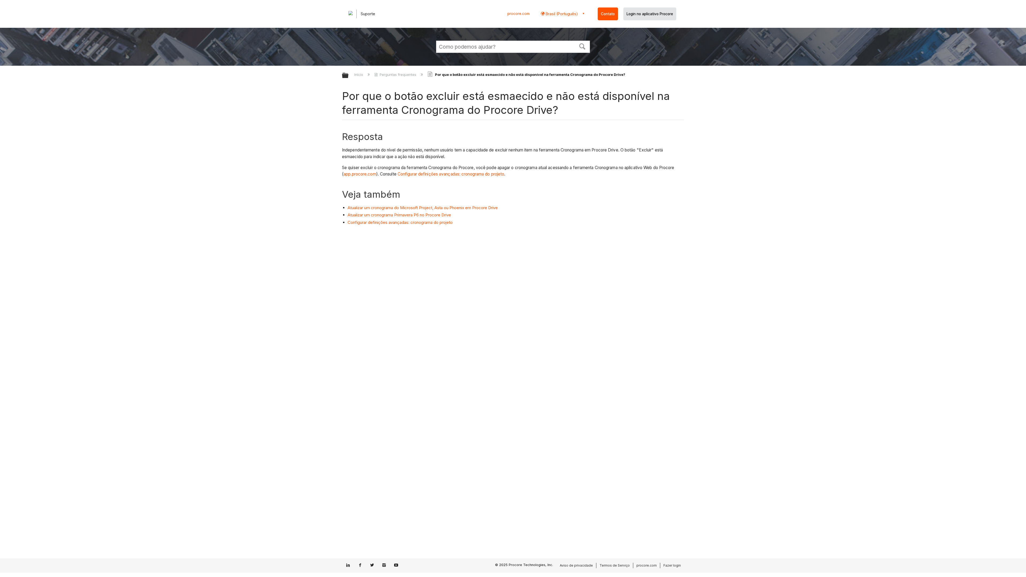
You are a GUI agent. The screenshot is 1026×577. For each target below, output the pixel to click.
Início (359, 74)
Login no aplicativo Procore (650, 14)
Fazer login (672, 565)
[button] (582, 45)
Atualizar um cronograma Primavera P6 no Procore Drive (399, 214)
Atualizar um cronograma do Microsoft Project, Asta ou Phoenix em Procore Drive (423, 207)
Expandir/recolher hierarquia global (348, 76)
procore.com (518, 13)
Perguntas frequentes (398, 74)
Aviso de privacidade (576, 565)
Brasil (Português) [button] (561, 13)
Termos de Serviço (615, 565)
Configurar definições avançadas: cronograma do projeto (451, 174)
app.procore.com (360, 174)
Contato (608, 14)
